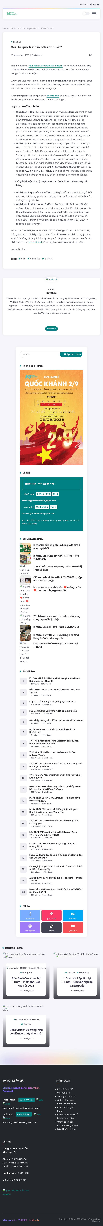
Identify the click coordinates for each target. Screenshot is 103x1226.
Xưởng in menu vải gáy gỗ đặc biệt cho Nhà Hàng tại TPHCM (55, 879)
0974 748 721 (44, 494)
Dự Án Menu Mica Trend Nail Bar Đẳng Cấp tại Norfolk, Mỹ (52, 731)
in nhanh (50, 147)
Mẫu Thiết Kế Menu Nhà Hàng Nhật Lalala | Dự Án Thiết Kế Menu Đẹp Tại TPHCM (53, 833)
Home (5, 28)
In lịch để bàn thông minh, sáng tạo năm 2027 (52, 701)
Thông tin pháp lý (66, 1096)
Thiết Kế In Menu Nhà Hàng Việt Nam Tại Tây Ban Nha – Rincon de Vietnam (53, 742)
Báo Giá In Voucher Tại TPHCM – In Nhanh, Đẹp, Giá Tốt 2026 (26, 982)
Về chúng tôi (63, 1092)
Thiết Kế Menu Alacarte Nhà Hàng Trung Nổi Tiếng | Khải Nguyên (55, 776)
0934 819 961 (42, 507)
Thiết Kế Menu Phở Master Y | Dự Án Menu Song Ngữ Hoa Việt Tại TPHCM (55, 765)
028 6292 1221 (47, 484)
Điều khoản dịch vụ (66, 1129)
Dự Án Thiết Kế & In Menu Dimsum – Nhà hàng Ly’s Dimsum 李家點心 (54, 799)
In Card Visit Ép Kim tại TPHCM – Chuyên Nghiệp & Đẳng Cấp (77, 982)
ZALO (55, 494)
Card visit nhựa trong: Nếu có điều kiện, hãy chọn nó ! (26, 1031)
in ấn (23, 259)
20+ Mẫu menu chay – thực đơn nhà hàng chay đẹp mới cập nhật (56, 618)
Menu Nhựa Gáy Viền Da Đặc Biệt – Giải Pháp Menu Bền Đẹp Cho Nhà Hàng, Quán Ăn (55, 788)
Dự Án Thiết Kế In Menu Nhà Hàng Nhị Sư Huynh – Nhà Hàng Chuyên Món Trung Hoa (54, 810)
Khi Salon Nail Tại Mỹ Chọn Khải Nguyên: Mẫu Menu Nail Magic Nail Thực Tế (54, 679)
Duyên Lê (51, 293)
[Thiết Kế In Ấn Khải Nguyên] (13, 13)
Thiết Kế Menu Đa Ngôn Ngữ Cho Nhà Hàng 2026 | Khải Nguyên (54, 822)
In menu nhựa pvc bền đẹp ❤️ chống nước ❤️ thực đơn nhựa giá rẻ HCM (57, 588)
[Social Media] (91, 4)
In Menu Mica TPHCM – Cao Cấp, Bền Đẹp (56, 627)
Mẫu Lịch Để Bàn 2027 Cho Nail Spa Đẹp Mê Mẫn (53, 711)
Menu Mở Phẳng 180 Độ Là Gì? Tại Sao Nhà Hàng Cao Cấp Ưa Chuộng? (56, 856)
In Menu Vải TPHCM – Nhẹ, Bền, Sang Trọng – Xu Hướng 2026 (53, 845)
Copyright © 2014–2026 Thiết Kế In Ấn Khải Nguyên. (79, 1220)
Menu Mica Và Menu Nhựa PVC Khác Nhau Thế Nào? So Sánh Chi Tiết (56, 891)
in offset (48, 259)
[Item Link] (25, 548)
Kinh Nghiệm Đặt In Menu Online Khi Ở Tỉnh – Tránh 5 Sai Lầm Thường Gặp (55, 868)
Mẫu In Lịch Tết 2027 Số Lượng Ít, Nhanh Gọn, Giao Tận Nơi (54, 691)
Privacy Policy (71, 1125)
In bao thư (35, 259)
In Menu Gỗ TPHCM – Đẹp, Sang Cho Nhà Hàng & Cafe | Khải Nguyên (56, 636)
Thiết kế (15, 28)
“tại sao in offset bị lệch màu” (46, 65)
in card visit (35, 242)
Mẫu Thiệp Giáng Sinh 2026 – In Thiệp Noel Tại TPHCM (56, 720)
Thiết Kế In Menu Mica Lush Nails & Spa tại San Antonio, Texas (52, 753)
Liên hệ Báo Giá (65, 1089)
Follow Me (51, 328)
